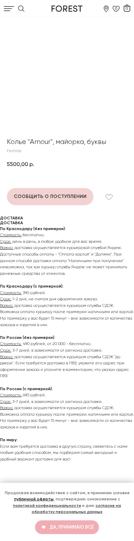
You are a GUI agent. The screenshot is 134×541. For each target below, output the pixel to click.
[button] (50, 196)
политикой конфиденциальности (47, 505)
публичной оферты (34, 499)
